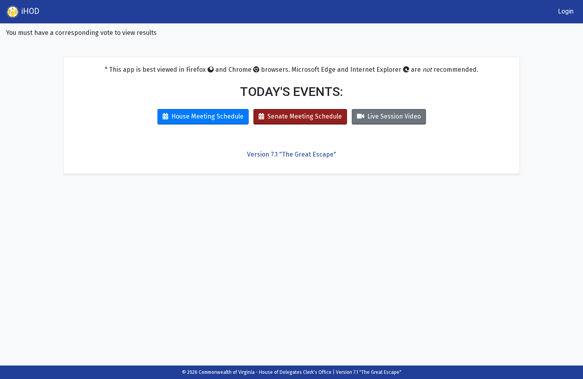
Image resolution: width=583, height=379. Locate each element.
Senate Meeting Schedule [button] (304, 116)
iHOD (29, 11)
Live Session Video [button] (394, 116)
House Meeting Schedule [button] (207, 116)
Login (565, 11)
